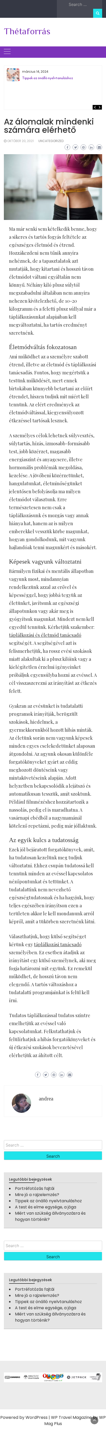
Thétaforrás (27, 31)
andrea (46, 1099)
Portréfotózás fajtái (34, 1188)
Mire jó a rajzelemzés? (37, 1195)
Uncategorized (51, 141)
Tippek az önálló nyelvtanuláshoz (47, 78)
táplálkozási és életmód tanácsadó (45, 635)
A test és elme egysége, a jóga (45, 1207)
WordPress (36, 1417)
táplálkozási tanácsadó (58, 944)
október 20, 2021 (20, 141)
